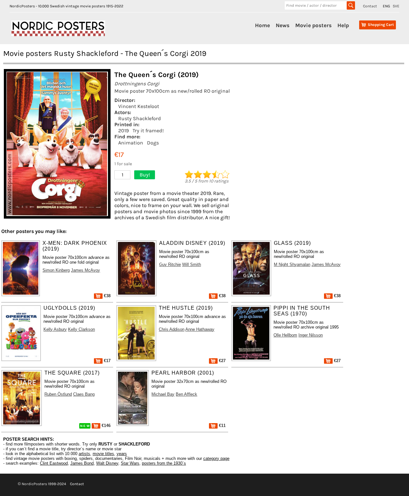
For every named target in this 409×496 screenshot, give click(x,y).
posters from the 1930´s (164, 463)
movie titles (103, 453)
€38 (107, 295)
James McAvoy (85, 270)
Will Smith (191, 264)
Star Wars (130, 463)
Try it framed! (148, 131)
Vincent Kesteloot (138, 106)
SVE (396, 6)
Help (343, 25)
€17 (107, 360)
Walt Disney (107, 463)
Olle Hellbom (285, 335)
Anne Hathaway (199, 329)
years (122, 453)
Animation (130, 143)
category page (216, 458)
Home (262, 25)
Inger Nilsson (310, 335)
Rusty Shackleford (139, 118)
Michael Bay (162, 394)
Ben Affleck (186, 394)
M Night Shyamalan (292, 264)
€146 (105, 425)
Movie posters (313, 25)
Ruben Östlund (58, 394)
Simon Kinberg (56, 270)
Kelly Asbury (55, 329)
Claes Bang (84, 394)
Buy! (145, 175)
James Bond (82, 463)
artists (84, 453)
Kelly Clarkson (81, 329)
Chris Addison (171, 329)
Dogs (153, 143)
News (282, 25)
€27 (222, 360)
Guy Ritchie (170, 264)
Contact (370, 6)
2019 (123, 131)
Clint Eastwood (54, 463)
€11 (222, 425)
